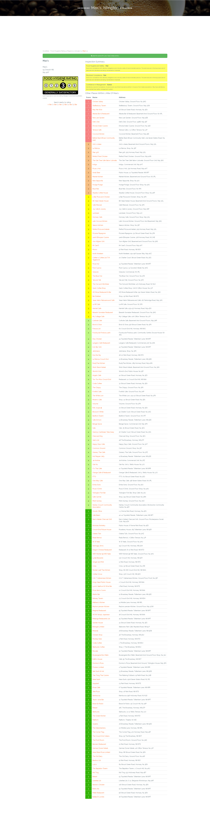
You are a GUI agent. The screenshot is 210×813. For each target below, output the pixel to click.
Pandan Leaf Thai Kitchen (101, 570)
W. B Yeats (96, 542)
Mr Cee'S (96, 245)
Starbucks (96, 712)
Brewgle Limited (98, 627)
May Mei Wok (97, 110)
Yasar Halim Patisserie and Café (103, 300)
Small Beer (96, 172)
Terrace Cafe (97, 130)
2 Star (60, 104)
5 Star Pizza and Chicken (101, 197)
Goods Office (97, 511)
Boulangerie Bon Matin (100, 655)
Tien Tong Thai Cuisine (101, 675)
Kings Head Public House (101, 582)
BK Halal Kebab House (100, 201)
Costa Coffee (97, 383)
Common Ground (99, 448)
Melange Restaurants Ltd (101, 619)
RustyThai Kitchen (99, 363)
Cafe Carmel (97, 497)
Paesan (95, 708)
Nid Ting (96, 772)
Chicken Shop (97, 635)
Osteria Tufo (97, 533)
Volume (95, 404)
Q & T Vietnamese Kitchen (102, 578)
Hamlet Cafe (97, 308)
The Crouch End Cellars (101, 736)
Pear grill (96, 152)
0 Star (50, 104)
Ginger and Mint (98, 562)
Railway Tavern (98, 598)
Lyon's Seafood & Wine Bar (102, 586)
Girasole (95, 272)
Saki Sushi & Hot (98, 671)
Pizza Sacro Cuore (99, 590)
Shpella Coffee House (100, 193)
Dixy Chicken (97, 339)
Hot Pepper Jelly (98, 456)
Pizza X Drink (97, 489)
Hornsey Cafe (97, 217)
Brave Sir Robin (98, 704)
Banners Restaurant (99, 744)
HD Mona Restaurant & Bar (102, 292)
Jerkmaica (96, 351)
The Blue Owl (97, 276)
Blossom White (98, 412)
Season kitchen (98, 225)
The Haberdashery (99, 728)
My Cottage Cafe (98, 316)
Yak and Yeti (97, 280)
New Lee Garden (98, 118)
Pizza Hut (96, 264)
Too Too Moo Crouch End (102, 379)
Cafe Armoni (97, 420)
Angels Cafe (97, 375)
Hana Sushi (96, 679)
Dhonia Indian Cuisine (100, 126)
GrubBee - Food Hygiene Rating (54, 51)
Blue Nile (96, 189)
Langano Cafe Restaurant (101, 343)
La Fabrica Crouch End (100, 359)
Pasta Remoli (97, 538)
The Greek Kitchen (99, 716)
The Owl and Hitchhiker (101, 284)
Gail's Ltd (96, 440)
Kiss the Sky (97, 355)
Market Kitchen (98, 177)
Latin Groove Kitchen (100, 221)
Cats (94, 428)
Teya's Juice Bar (98, 699)
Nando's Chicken (98, 785)
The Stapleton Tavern (100, 768)
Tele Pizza (96, 691)
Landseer (96, 213)
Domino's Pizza (98, 663)
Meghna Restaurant (99, 610)
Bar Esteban (97, 296)
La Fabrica (96, 148)
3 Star (65, 104)
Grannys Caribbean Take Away (103, 432)
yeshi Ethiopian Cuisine (101, 237)
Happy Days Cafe (99, 444)
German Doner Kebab (100, 748)
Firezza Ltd (96, 329)
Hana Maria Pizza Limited (101, 752)
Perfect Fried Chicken (100, 156)
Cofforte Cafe (97, 320)
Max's (85, 51)
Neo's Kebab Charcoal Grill (102, 519)
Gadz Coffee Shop (99, 288)
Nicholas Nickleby (99, 525)
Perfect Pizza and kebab (101, 229)
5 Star (75, 104)
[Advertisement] (105, 32)
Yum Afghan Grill (98, 241)
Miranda (95, 631)
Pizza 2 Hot (97, 168)
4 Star (70, 104)
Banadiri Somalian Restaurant (103, 312)
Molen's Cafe (97, 400)
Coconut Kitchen (98, 134)
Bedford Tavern (98, 416)
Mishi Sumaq (97, 501)
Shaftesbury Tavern (99, 105)
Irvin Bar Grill (97, 347)
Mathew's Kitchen (99, 602)
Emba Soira (97, 485)
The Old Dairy (97, 756)
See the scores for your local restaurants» (105, 56)
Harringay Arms (98, 546)
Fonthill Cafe (97, 391)
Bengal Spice (97, 424)
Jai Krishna (96, 460)
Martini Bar (96, 594)
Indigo (95, 164)
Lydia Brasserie (98, 558)
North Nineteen (98, 253)
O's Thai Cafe (97, 468)
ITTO (94, 476)
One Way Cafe (98, 481)
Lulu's (95, 764)
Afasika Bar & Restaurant (101, 114)
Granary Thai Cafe (99, 452)
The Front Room (98, 740)
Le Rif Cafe (96, 304)
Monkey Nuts (97, 639)
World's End (97, 371)
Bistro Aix (96, 789)
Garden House (98, 623)
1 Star (55, 104)
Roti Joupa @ (97, 408)
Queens (95, 724)
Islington (78, 51)
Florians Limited (98, 667)
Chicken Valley (98, 101)
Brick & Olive (97, 324)
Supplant (96, 683)
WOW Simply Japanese (101, 614)
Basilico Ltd (97, 760)
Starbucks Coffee (99, 647)
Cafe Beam (96, 515)
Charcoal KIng (97, 436)
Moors (95, 249)
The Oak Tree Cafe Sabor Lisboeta (105, 160)
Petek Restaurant (98, 793)
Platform (95, 720)
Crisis (94, 566)
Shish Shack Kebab (99, 367)
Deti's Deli (96, 122)
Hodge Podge (98, 185)
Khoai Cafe (96, 687)
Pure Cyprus (97, 268)
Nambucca (96, 695)
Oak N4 (95, 464)
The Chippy (97, 387)
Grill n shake (97, 144)
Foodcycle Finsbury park (101, 333)
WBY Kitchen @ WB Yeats (102, 554)
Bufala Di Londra (98, 797)
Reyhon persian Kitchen (101, 606)
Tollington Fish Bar (99, 493)
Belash (95, 776)
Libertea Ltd (97, 780)
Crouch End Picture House (102, 529)
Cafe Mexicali (97, 205)
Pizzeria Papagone (99, 233)
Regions (70, 51)
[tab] (105, 8)
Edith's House (97, 659)
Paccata (95, 651)
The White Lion (98, 395)
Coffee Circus (97, 574)
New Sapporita (98, 181)
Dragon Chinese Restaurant (102, 550)
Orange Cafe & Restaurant (102, 472)
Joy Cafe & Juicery (99, 209)
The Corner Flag (98, 732)
